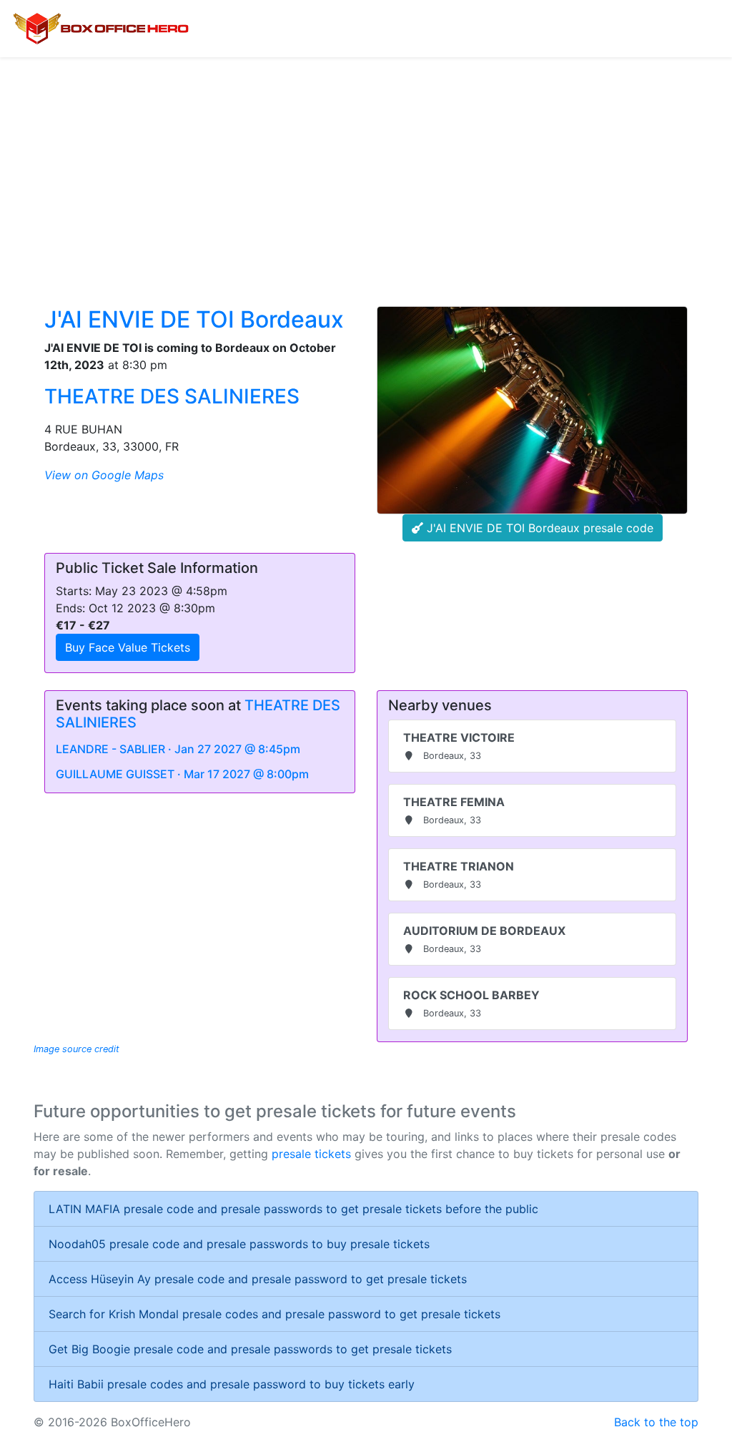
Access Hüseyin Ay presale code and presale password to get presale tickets (258, 1279)
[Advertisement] (366, 164)
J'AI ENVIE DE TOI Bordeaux (194, 319)
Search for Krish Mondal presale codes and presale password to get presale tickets (274, 1314)
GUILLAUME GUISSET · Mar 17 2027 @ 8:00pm (182, 774)
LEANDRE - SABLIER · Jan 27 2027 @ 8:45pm (178, 749)
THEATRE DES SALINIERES (172, 396)
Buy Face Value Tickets (127, 647)
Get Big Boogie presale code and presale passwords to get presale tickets (250, 1349)
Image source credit (76, 1049)
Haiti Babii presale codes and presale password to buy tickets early (232, 1384)
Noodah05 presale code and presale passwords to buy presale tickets (239, 1244)
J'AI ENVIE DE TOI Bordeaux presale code (538, 528)
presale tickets (311, 1154)
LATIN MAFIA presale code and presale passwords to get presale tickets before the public (293, 1209)
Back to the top (656, 1422)
